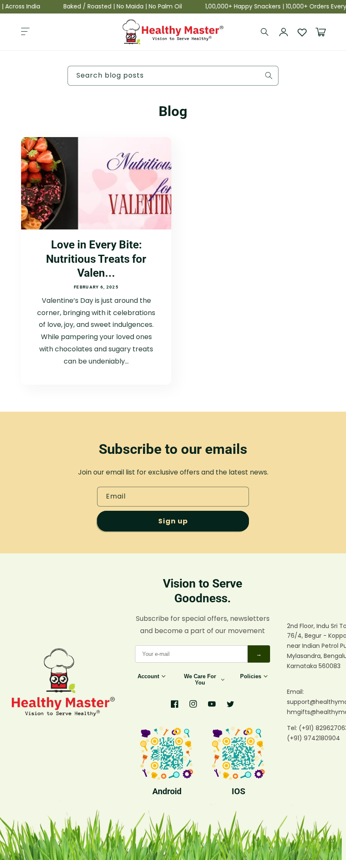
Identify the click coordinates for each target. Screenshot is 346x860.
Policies (250, 676)
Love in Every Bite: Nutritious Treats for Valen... (96, 258)
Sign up (173, 521)
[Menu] (25, 32)
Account (148, 676)
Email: (295, 691)
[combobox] (173, 75)
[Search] (265, 32)
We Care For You (200, 679)
